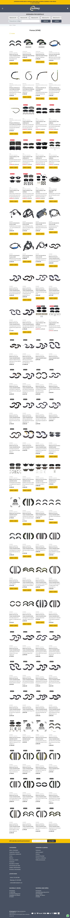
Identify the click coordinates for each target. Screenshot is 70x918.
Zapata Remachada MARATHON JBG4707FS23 (41, 56)
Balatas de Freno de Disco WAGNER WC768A (28, 482)
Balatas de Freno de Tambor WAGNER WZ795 (28, 389)
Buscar (46, 21)
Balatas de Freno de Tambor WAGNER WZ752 (41, 419)
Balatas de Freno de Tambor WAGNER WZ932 (15, 617)
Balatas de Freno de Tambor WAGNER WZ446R (54, 711)
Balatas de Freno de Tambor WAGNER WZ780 (14, 419)
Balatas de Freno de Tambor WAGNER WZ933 (54, 584)
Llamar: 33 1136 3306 (14, 877)
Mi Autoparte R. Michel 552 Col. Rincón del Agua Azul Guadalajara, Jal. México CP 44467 (14, 893)
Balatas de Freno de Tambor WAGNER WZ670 (14, 651)
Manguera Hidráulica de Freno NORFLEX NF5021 (15, 90)
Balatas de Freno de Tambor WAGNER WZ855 (15, 359)
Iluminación (11, 861)
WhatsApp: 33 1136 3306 (15, 880)
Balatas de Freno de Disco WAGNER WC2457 (28, 739)
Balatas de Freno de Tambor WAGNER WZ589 (55, 651)
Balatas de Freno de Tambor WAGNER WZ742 (28, 447)
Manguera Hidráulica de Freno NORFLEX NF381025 (15, 126)
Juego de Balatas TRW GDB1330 (28, 193)
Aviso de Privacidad (40, 856)
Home (10, 25)
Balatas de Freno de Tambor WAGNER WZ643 (41, 651)
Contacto (38, 854)
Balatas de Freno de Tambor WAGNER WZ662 (41, 448)
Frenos (10, 856)
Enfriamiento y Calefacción (15, 854)
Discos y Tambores (53, 189)
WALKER (50, 51)
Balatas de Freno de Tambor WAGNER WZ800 (15, 389)
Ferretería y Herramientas (15, 869)
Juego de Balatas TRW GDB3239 (15, 159)
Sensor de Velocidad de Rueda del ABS (15, 226)
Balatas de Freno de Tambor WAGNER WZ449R (41, 711)
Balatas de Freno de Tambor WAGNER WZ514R (14, 711)
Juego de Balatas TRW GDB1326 (41, 193)
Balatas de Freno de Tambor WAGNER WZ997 (41, 515)
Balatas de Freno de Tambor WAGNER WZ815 (28, 359)
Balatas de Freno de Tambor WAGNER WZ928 (28, 826)
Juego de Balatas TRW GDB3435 (54, 124)
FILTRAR (13, 33)
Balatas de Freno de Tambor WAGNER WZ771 (28, 419)
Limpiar (57, 21)
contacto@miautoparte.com (16, 882)
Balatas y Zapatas (13, 52)
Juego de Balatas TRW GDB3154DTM (41, 159)
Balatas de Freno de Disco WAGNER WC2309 (15, 515)
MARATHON (25, 51)
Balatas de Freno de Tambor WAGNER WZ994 (54, 740)
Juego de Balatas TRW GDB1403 (15, 193)
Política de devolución (40, 859)
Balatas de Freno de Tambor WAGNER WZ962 (54, 550)
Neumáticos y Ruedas (14, 863)
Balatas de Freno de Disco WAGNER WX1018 (15, 482)
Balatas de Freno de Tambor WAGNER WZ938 (14, 828)
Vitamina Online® (20, 912)
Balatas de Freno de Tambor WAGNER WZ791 (41, 389)
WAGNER (11, 51)
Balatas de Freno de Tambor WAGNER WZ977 (54, 769)
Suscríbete (51, 841)
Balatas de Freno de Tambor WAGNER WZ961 (14, 582)
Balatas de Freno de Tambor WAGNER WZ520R (54, 681)
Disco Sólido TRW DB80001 (54, 193)
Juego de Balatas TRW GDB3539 (41, 124)
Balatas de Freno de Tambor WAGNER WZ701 (15, 326)
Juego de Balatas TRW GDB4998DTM (55, 326)
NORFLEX (11, 83)
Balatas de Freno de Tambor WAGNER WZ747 (54, 417)
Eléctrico (11, 858)
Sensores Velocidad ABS (54, 52)
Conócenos (38, 850)
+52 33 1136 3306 (35, 2)
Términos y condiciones (41, 858)
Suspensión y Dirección (14, 852)
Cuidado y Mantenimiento (14, 867)
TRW (23, 118)
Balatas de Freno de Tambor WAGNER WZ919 (55, 617)
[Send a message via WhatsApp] (67, 915)
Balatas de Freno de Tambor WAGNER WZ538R (41, 681)
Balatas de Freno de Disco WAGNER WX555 (54, 448)
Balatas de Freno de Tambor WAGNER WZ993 (15, 550)
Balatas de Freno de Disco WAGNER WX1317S (15, 740)
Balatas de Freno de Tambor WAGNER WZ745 (14, 448)
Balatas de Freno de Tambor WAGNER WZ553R (28, 681)
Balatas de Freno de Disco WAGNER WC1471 (54, 481)
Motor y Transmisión (13, 850)
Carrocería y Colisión (13, 859)
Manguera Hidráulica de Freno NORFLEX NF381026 (54, 90)
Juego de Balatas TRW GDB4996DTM (28, 124)
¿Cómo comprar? (39, 852)
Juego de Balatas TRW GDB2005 (54, 159)
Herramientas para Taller (14, 865)
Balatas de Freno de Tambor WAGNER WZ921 (41, 616)
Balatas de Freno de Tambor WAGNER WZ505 (28, 709)
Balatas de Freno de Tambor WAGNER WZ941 (54, 798)
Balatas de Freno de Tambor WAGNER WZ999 (28, 516)
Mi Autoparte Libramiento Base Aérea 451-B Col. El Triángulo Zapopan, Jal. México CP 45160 (42, 893)
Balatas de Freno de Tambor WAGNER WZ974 (41, 548)
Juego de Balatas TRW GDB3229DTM (28, 159)
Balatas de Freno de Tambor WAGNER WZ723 (28, 292)
